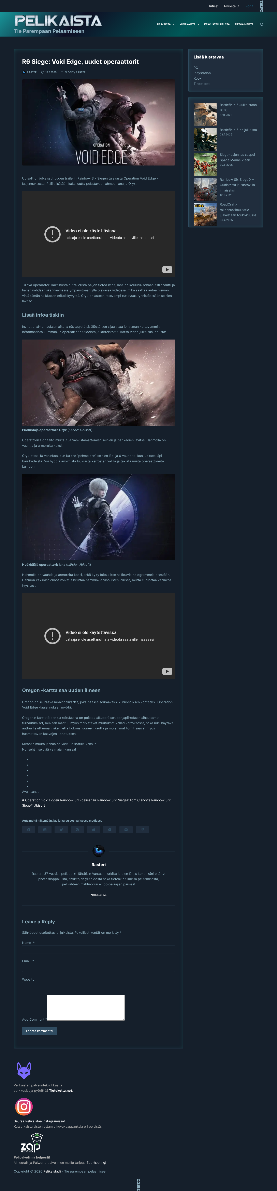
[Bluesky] (261, 7)
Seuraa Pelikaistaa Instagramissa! (39, 1121)
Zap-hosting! (96, 1163)
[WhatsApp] (109, 829)
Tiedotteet (202, 84)
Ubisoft (38, 805)
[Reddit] (93, 829)
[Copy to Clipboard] (142, 829)
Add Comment (34, 1019)
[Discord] (261, 1)
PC (196, 68)
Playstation (202, 73)
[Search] (261, 24)
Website (28, 979)
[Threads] (45, 829)
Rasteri (81, 72)
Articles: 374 (98, 895)
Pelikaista (164, 24)
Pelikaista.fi (52, 1171)
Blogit (249, 6)
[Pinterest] (77, 829)
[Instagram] (261, 4)
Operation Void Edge (39, 800)
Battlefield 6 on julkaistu (238, 130)
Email (28, 961)
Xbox (198, 78)
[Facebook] (261, 10)
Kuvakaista (187, 24)
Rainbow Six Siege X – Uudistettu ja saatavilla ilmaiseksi (237, 184)
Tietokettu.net (60, 1090)
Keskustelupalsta (217, 24)
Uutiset (213, 6)
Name (28, 943)
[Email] (126, 829)
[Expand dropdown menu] (173, 24)
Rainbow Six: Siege (110, 800)
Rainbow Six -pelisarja (75, 800)
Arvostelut (231, 6)
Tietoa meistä (244, 24)
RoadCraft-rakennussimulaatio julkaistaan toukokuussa (238, 209)
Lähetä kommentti (39, 1031)
